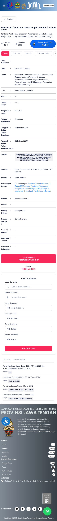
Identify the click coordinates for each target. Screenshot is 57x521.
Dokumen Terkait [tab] (43, 53)
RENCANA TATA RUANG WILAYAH (20, 398)
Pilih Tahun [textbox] (11, 329)
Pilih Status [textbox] (12, 339)
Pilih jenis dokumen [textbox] (15, 308)
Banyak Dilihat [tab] (20, 359)
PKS (10, 372)
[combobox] (28, 308)
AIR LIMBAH (29, 390)
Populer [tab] (7, 359)
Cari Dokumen (28, 348)
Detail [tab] (5, 53)
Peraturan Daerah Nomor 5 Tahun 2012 (18, 386)
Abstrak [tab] (29, 53)
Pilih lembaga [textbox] (13, 318)
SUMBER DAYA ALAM (16, 390)
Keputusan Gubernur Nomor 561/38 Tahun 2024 (21, 377)
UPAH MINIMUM (14, 381)
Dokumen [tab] (16, 53)
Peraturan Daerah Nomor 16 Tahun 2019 (18, 395)
